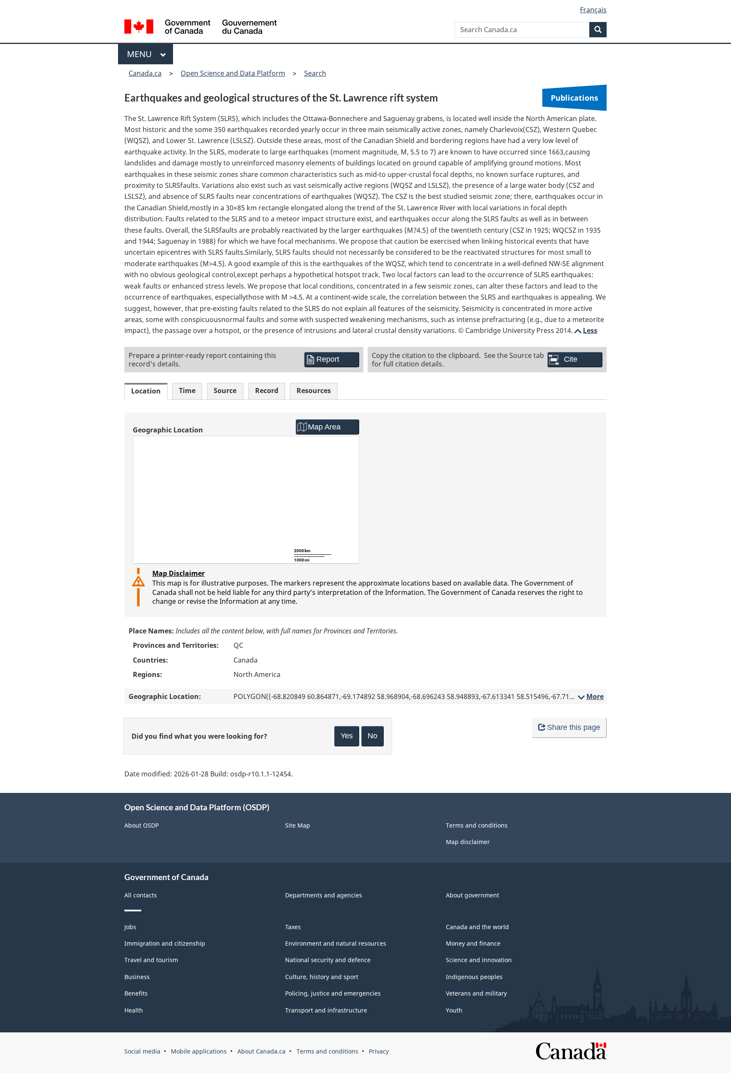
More (590, 696)
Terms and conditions (477, 825)
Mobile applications (199, 1051)
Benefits (136, 993)
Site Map (297, 825)
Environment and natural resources (335, 943)
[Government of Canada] (200, 27)
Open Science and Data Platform (233, 73)
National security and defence (328, 960)
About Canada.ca (261, 1051)
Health (133, 1010)
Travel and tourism (151, 960)
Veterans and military (476, 993)
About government (472, 895)
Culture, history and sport (321, 977)
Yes (347, 736)
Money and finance (473, 943)
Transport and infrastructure (326, 1010)
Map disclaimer (468, 842)
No (372, 736)
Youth (454, 1010)
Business (137, 977)
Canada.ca (145, 73)
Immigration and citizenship (164, 943)
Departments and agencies (323, 895)
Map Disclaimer (178, 573)
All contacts (140, 895)
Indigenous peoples (474, 977)
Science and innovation (479, 960)
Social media (142, 1051)
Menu (141, 54)
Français (593, 9)
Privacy (379, 1051)
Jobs (130, 927)
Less (585, 330)
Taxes (293, 927)
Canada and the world (477, 927)
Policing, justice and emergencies (333, 993)
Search (315, 73)
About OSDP (141, 825)
